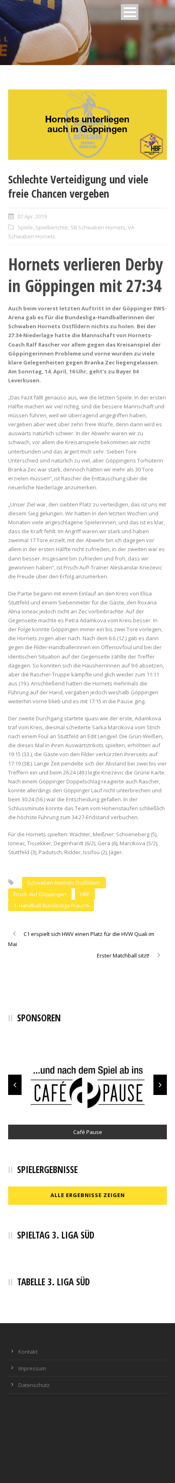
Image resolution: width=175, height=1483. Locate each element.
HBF (85, 894)
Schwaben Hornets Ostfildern (64, 882)
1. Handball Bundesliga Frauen (51, 905)
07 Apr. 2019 (32, 216)
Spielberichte (51, 227)
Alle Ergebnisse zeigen (87, 1195)
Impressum (32, 1368)
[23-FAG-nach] (87, 124)
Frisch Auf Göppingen (39, 894)
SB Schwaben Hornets (97, 227)
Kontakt (27, 1351)
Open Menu (129, 12)
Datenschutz (34, 1385)
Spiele (25, 227)
